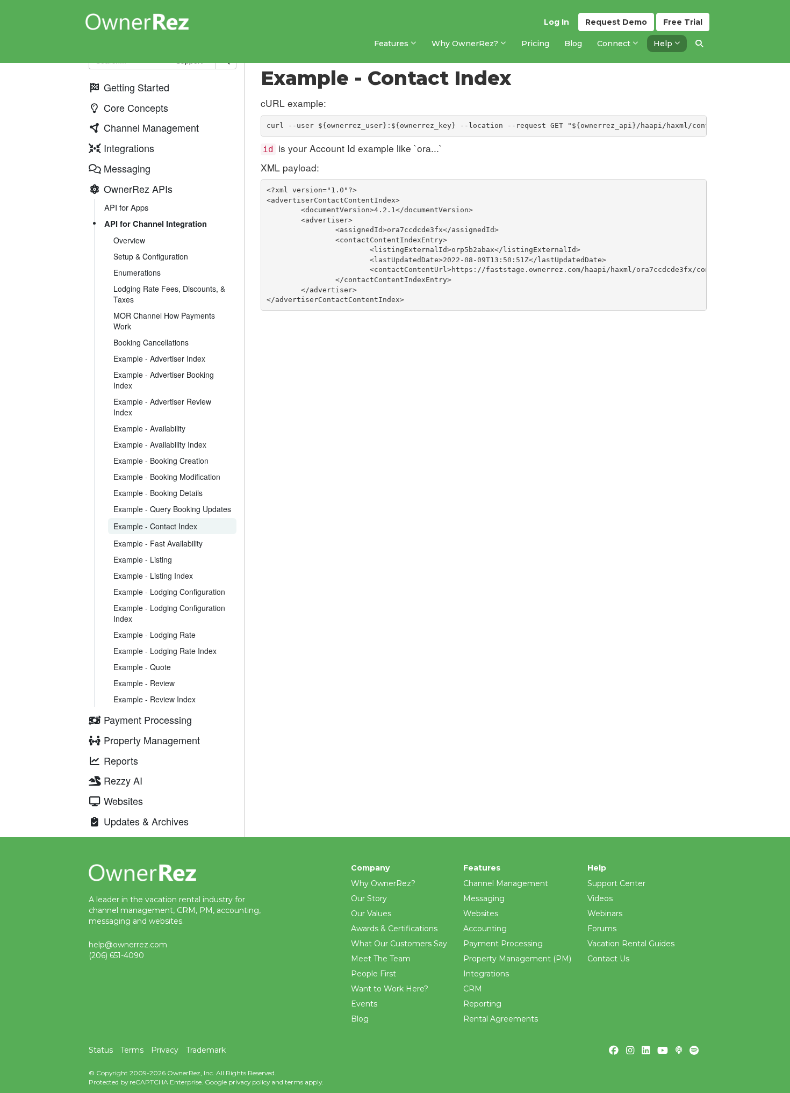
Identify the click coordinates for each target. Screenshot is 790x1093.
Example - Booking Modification (166, 476)
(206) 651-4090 (116, 955)
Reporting (482, 1004)
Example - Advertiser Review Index (162, 407)
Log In (556, 22)
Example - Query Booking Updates (172, 509)
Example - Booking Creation (161, 460)
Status (101, 1050)
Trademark (206, 1050)
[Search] (699, 43)
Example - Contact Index (155, 526)
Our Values (371, 913)
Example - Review (144, 683)
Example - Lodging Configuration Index (169, 613)
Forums (601, 928)
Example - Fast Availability (158, 543)
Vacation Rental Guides (630, 943)
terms (294, 1082)
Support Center (616, 883)
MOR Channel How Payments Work (164, 321)
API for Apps (126, 207)
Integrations (486, 974)
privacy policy (249, 1082)
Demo (616, 22)
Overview (129, 240)
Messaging (484, 898)
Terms (131, 1050)
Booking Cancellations (151, 342)
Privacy (164, 1050)
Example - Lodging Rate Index (165, 650)
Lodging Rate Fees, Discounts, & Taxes (169, 294)
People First (373, 974)
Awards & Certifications (394, 928)
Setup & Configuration (150, 256)
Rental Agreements (500, 1019)
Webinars (604, 913)
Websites (480, 913)
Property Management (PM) (517, 958)
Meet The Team (381, 958)
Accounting (485, 928)
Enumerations (137, 272)
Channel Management (505, 883)
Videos (600, 898)
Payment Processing (503, 943)
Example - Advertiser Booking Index (163, 380)
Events (364, 1004)
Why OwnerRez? (383, 883)
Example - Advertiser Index (159, 358)
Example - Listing (142, 559)
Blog (360, 1019)
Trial (682, 22)
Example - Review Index (154, 699)
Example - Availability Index (159, 444)
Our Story (369, 898)
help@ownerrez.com (128, 945)
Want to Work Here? (389, 989)
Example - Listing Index (153, 575)
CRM (472, 989)
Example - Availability (149, 428)
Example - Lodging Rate (154, 634)
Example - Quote (142, 666)
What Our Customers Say (399, 943)
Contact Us (608, 958)
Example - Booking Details (158, 492)
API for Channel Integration (155, 223)
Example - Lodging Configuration (169, 591)
